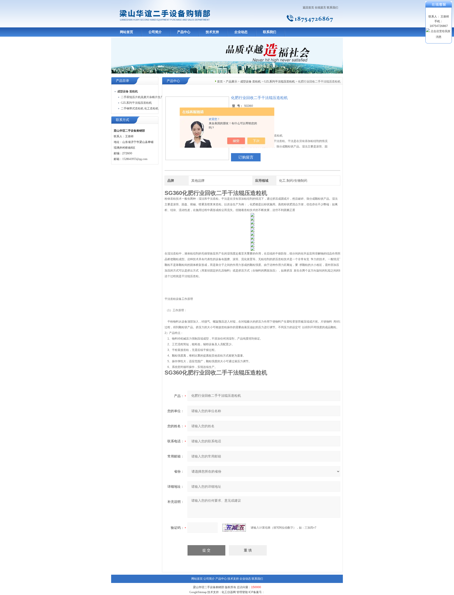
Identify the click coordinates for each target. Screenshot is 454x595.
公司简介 (155, 32)
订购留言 (245, 157)
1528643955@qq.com (134, 159)
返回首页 (308, 7)
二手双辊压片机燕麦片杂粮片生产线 (143, 97)
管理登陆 (242, 592)
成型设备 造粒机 (250, 81)
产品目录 (122, 80)
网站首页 (126, 32)
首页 (220, 81)
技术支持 (212, 32)
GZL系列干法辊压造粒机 (136, 102)
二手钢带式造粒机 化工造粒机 (139, 108)
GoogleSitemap (198, 592)
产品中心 (183, 32)
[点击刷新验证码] (234, 528)
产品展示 (231, 81)
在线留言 (320, 7)
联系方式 (122, 120)
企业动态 (241, 32)
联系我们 (332, 7)
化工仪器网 (229, 592)
